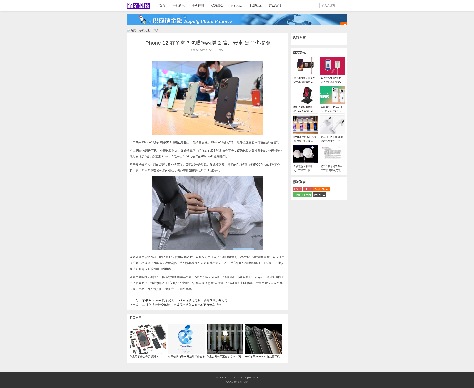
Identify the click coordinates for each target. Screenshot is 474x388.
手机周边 (236, 5)
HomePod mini (302, 194)
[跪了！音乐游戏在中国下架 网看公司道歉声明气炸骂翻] (332, 154)
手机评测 (198, 5)
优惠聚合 (217, 5)
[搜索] (343, 5)
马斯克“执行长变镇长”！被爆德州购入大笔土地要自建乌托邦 (181, 304)
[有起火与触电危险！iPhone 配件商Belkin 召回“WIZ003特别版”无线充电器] (305, 95)
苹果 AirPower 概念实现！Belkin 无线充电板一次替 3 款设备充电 (184, 300)
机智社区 (256, 5)
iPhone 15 (319, 194)
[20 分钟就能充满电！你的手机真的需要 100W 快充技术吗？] (332, 66)
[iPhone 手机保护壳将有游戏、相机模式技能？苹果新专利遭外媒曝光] (305, 125)
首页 (162, 5)
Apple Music (321, 189)
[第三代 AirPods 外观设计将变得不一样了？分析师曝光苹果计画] (332, 125)
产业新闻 (275, 5)
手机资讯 (179, 5)
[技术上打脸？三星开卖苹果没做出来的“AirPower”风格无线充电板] (305, 66)
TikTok (308, 189)
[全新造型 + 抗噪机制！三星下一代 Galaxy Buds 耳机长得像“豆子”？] (305, 154)
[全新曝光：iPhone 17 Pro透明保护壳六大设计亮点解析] (332, 95)
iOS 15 (297, 189)
